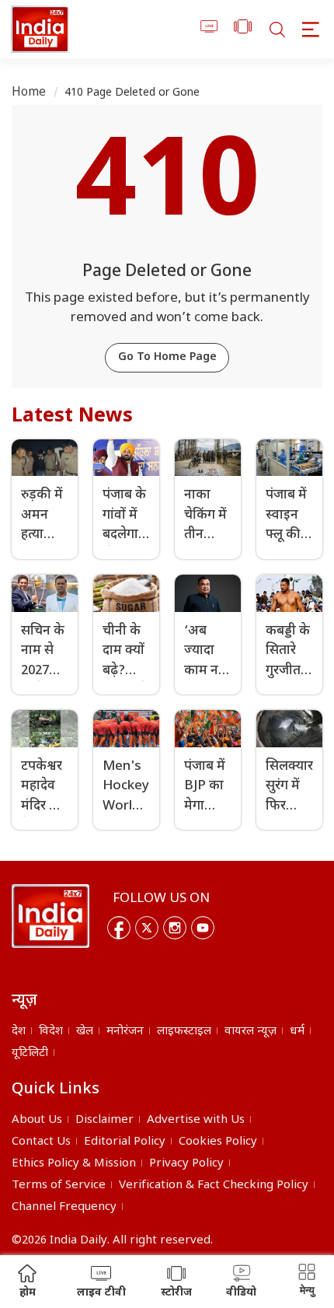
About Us (37, 1120)
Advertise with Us (196, 1120)
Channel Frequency (64, 1207)
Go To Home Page (167, 357)
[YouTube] (202, 927)
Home (29, 93)
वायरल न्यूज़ (250, 1031)
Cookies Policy (218, 1142)
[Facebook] (118, 927)
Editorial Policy (124, 1142)
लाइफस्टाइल (184, 1031)
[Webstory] (242, 29)
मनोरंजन (125, 1031)
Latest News (72, 416)
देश (19, 1031)
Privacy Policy (186, 1163)
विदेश (51, 1031)
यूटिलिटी (30, 1053)
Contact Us (41, 1142)
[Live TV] (209, 29)
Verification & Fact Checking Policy (213, 1185)
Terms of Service (59, 1185)
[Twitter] (146, 927)
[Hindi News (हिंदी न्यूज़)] (40, 29)
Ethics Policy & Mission (74, 1163)
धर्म (297, 1031)
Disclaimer (104, 1120)
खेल (84, 1031)
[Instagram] (174, 927)
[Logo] (50, 916)
